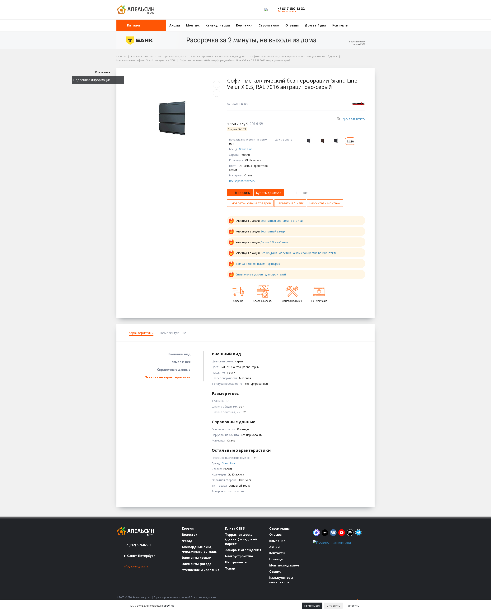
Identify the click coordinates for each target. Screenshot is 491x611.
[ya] (324, 532)
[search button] (373, 22)
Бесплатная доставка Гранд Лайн (282, 220)
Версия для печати (353, 119)
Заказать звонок (287, 11)
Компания (244, 25)
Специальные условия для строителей (261, 274)
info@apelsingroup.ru (136, 566)
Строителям (269, 25)
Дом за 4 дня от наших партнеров (258, 263)
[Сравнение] (359, 10)
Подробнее (167, 605)
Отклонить (333, 605)
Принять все (312, 605)
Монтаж (192, 25)
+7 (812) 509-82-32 (137, 545)
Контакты (340, 25)
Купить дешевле (268, 193)
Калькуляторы (218, 25)
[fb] (316, 532)
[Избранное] (350, 10)
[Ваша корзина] (368, 10)
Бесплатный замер (272, 231)
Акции (174, 25)
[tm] (358, 532)
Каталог (134, 25)
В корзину (242, 193)
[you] (341, 532)
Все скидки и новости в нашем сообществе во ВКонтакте (298, 253)
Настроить (352, 605)
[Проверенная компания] (332, 542)
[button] (291, 8)
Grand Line (245, 149)
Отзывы (292, 25)
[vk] (333, 532)
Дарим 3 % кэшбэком (274, 242)
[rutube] (350, 532)
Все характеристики (242, 181)
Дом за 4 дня (315, 25)
